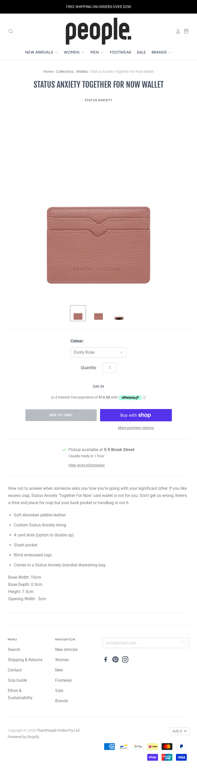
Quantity (88, 367)
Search (14, 649)
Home (48, 71)
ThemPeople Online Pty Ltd (58, 730)
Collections (64, 71)
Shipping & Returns (25, 659)
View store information (86, 465)
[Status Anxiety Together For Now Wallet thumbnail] (78, 313)
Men (95, 52)
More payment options (136, 428)
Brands (160, 52)
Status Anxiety (98, 100)
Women (72, 52)
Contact (15, 670)
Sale (141, 52)
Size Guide (17, 680)
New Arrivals (39, 52)
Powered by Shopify (23, 737)
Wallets (82, 71)
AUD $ (177, 731)
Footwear (120, 52)
